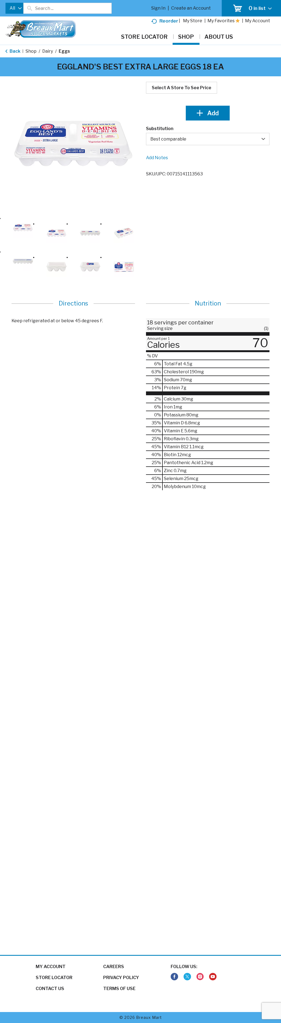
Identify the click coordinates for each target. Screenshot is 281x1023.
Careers (113, 966)
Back (14, 51)
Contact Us (50, 988)
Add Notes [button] (157, 157)
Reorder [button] (168, 21)
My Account (51, 966)
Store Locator (54, 977)
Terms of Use (119, 988)
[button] (23, 227)
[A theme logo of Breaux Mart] (40, 31)
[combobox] (14, 8)
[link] (174, 977)
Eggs (64, 51)
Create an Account (191, 8)
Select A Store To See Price (181, 87)
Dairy (47, 51)
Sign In (158, 8)
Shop (31, 51)
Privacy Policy (121, 977)
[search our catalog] (29, 8)
